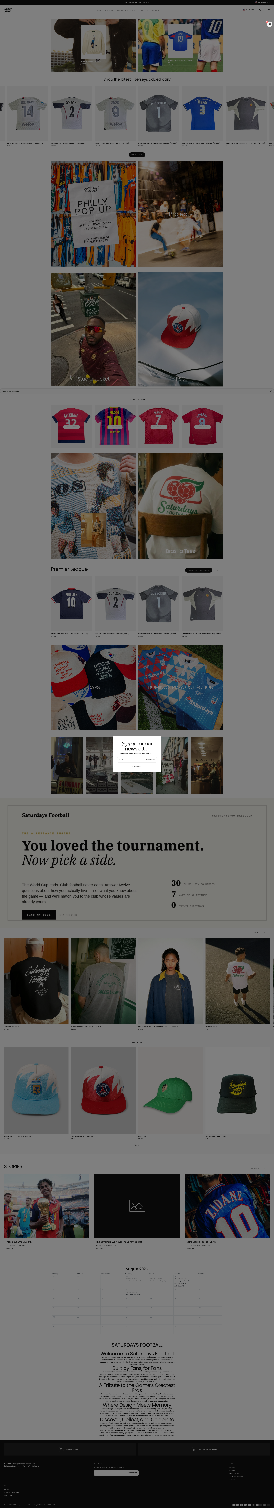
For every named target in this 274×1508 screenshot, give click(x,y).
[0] (269, 24)
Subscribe (150, 760)
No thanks (137, 766)
